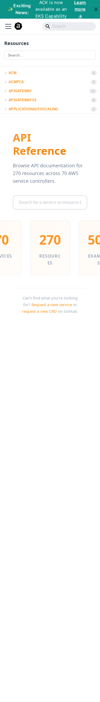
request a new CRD (39, 311)
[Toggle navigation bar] (8, 26)
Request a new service (51, 304)
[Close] (96, 9)
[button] (5, 73)
